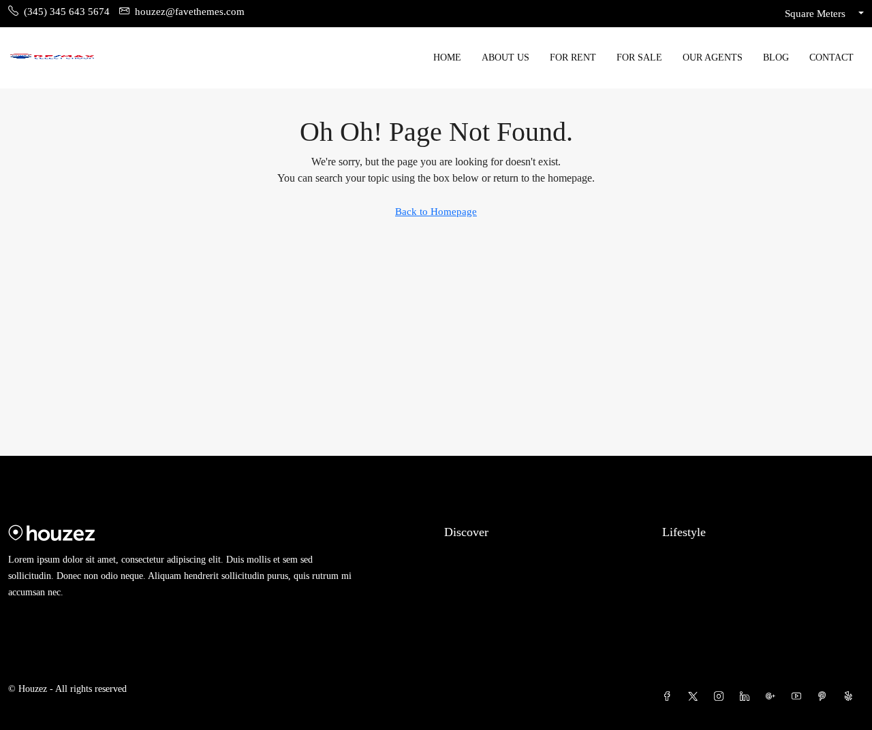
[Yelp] (850, 697)
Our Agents (713, 57)
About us (505, 57)
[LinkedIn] (747, 697)
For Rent (573, 57)
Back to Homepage (436, 211)
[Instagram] (721, 697)
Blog (776, 57)
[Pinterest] (825, 697)
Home (447, 57)
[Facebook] (669, 697)
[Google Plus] (773, 697)
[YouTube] (799, 697)
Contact (831, 57)
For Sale (639, 57)
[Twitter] (695, 697)
